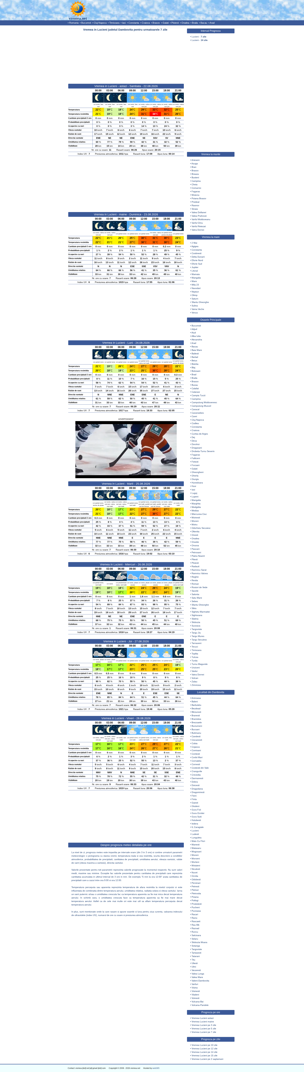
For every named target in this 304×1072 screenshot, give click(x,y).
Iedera (195, 823)
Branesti (196, 715)
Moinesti (196, 517)
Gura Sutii (197, 816)
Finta (194, 799)
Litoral (195, 270)
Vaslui (194, 671)
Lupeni (195, 496)
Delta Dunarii (198, 257)
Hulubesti (196, 820)
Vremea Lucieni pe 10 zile (204, 1045)
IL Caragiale (198, 827)
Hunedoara (197, 482)
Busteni (195, 177)
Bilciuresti (196, 712)
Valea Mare (197, 977)
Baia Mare (197, 350)
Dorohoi (196, 444)
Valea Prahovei (199, 216)
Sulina (195, 305)
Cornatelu (196, 761)
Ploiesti (175, 22)
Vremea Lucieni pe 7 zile (204, 1032)
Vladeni (195, 994)
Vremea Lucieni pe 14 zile (204, 1052)
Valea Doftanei (199, 212)
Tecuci (195, 646)
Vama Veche (198, 309)
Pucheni (196, 907)
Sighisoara (197, 615)
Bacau (203, 22)
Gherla (195, 475)
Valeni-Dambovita (200, 980)
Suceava (196, 625)
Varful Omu (197, 223)
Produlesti (197, 904)
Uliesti (195, 963)
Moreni (195, 521)
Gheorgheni (197, 472)
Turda (194, 660)
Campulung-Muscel (201, 406)
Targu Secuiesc (199, 639)
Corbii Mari (197, 757)
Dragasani (197, 447)
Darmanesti (197, 778)
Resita (195, 580)
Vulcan (195, 678)
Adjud (194, 329)
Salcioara (196, 935)
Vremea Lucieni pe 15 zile (204, 1055)
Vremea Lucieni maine (203, 1021)
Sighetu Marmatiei (201, 611)
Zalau (194, 681)
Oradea (185, 22)
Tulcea (195, 657)
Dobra (195, 781)
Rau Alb (195, 925)
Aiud (193, 332)
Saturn (195, 298)
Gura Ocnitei (198, 813)
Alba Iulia (196, 336)
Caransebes (198, 413)
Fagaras (196, 191)
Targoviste (197, 629)
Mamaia (196, 274)
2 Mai (194, 243)
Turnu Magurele (200, 664)
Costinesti (196, 253)
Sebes (195, 601)
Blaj (193, 367)
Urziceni (196, 667)
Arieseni (195, 160)
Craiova (146, 22)
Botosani (196, 371)
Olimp (194, 295)
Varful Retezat (199, 226)
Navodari (196, 288)
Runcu (195, 932)
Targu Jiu (196, 632)
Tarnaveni (196, 643)
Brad (194, 374)
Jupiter (195, 267)
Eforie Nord (197, 260)
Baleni (195, 701)
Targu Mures (198, 636)
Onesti (195, 535)
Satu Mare (197, 598)
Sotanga (196, 945)
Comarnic (196, 188)
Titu (193, 959)
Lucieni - (199, 36)
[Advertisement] (126, 56)
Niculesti (196, 869)
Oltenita (195, 531)
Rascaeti (196, 921)
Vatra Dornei (198, 230)
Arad (212, 22)
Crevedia (196, 775)
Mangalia (196, 277)
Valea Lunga (198, 973)
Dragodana (197, 788)
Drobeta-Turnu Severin (203, 451)
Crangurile (197, 771)
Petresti (195, 886)
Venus (195, 312)
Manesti (196, 844)
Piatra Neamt (198, 556)
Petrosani (196, 552)
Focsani (196, 465)
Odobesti (196, 879)
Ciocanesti (197, 740)
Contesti (196, 754)
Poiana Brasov (199, 198)
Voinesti (195, 998)
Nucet (194, 872)
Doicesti (196, 785)
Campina (196, 181)
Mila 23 (195, 284)
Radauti (195, 566)
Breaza (195, 174)
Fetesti (195, 461)
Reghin (195, 577)
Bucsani (196, 729)
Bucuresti (86, 22)
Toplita (195, 653)
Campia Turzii (198, 395)
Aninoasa (196, 698)
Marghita (196, 503)
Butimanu (196, 733)
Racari (195, 914)
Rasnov (195, 205)
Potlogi (195, 900)
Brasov (156, 22)
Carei (194, 416)
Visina (195, 987)
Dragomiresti (198, 792)
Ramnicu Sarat (199, 570)
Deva (194, 440)
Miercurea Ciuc (199, 514)
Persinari (196, 883)
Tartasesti (196, 952)
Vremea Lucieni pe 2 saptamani (207, 1059)
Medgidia (196, 507)
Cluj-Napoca (100, 22)
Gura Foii (196, 809)
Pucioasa (196, 911)
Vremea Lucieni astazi (203, 1018)
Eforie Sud (197, 263)
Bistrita (195, 364)
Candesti (196, 736)
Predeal (195, 202)
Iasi (124, 22)
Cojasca (196, 747)
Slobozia (196, 622)
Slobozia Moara (199, 942)
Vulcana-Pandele (200, 1005)
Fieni (194, 795)
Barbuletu (196, 705)
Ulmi (194, 966)
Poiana (195, 897)
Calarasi (196, 392)
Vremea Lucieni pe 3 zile (204, 1025)
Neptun (195, 291)
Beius (194, 360)
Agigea (194, 246)
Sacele (195, 591)
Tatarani (196, 956)
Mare (194, 281)
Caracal (195, 409)
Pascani (196, 549)
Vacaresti (196, 970)
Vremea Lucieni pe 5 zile (204, 1028)
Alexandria (196, 339)
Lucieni (195, 830)
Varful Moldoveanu (201, 219)
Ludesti (195, 834)
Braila (195, 22)
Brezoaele (197, 722)
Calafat (195, 388)
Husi (194, 486)
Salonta (195, 594)
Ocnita (195, 876)
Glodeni (195, 806)
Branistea (196, 719)
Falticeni (196, 458)
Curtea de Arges (200, 434)
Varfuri (195, 984)
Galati (166, 22)
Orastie (195, 542)
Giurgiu (195, 479)
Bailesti (195, 353)
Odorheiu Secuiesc (201, 528)
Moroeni (196, 858)
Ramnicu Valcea (200, 573)
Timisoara (114, 22)
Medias (195, 510)
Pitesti (195, 559)
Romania (74, 22)
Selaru (195, 939)
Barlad (195, 357)
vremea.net (78, 18)
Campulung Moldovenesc (204, 402)
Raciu (194, 918)
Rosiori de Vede (199, 587)
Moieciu (195, 195)
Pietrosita (196, 893)
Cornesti (196, 764)
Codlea (195, 423)
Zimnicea (196, 685)
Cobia (194, 743)
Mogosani (196, 851)
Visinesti (196, 991)
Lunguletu (197, 837)
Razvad (195, 928)
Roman (195, 584)
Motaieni (196, 865)
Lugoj (194, 493)
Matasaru (196, 848)
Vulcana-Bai (197, 1001)
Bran (194, 167)
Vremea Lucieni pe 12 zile (204, 1048)
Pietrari (195, 890)
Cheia (194, 184)
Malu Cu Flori (198, 841)
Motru (194, 524)
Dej (193, 437)
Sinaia (195, 209)
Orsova (195, 545)
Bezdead (196, 708)
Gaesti (195, 802)
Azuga (194, 163)
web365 (155, 1068)
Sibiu (194, 608)
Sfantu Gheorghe (200, 302)
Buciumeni (197, 726)
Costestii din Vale (200, 768)
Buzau (195, 385)
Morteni (195, 862)
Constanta (133, 22)
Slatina (195, 618)
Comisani (196, 750)
